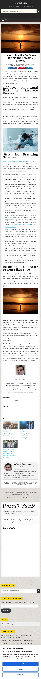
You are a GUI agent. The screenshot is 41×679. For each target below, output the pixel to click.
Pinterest (22, 68)
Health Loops (20, 3)
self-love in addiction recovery (27, 483)
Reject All (20, 675)
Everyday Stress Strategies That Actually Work (16, 641)
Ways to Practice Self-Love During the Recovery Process (20, 58)
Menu (6, 20)
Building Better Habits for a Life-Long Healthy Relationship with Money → (20, 493)
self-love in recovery (20, 484)
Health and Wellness (18, 65)
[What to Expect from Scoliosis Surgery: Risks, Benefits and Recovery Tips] (27, 425)
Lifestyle (27, 65)
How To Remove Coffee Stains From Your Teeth (16, 644)
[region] (20, 662)
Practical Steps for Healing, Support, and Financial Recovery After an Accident (10, 453)
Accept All (20, 664)
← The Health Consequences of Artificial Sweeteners (20, 498)
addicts (22, 482)
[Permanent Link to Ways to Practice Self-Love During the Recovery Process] (20, 38)
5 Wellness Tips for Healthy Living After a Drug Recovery (10, 433)
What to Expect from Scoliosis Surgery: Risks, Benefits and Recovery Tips (25, 434)
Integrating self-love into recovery (16, 161)
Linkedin (30, 68)
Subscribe (6, 610)
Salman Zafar (11, 64)
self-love (16, 483)
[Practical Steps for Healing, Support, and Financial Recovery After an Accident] (10, 444)
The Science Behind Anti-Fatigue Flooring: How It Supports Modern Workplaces (17, 636)
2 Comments (30, 64)
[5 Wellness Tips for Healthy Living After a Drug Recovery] (10, 425)
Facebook (14, 68)
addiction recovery (14, 482)
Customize (20, 669)
